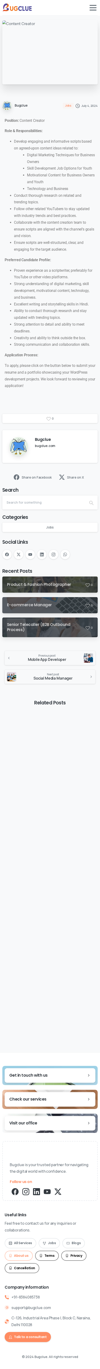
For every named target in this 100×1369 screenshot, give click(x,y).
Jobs (49, 527)
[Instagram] (53, 554)
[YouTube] (30, 554)
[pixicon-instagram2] (25, 1191)
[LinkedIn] (42, 554)
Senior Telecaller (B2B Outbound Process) (44, 984)
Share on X (75, 477)
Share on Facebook (36, 477)
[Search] (91, 502)
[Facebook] (7, 554)
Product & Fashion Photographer (44, 781)
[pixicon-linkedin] (36, 1191)
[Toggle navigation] (93, 8)
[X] (18, 554)
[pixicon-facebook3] (15, 1191)
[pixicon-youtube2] (47, 1191)
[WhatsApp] (65, 554)
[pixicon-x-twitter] (58, 1191)
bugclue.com (45, 445)
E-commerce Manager (33, 881)
